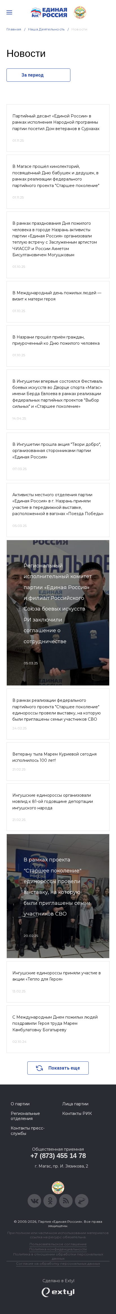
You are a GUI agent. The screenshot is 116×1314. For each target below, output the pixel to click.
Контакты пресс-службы (27, 1131)
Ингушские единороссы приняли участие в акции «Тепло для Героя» (56, 976)
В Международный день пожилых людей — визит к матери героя (56, 296)
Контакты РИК (77, 1113)
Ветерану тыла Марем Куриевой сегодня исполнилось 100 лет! (54, 757)
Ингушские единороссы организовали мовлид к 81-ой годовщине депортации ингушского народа (52, 801)
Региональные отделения (25, 1116)
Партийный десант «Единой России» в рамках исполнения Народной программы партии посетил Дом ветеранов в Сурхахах (55, 122)
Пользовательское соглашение (58, 1244)
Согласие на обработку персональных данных (58, 1263)
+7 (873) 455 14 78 (58, 1155)
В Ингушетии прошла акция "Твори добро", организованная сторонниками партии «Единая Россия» (56, 451)
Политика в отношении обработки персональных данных (58, 1256)
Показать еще (64, 1068)
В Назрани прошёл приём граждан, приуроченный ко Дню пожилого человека (56, 340)
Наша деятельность (46, 29)
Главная (13, 29)
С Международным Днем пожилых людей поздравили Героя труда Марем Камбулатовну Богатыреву (55, 1023)
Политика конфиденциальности (58, 1249)
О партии (20, 1103)
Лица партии (75, 1103)
